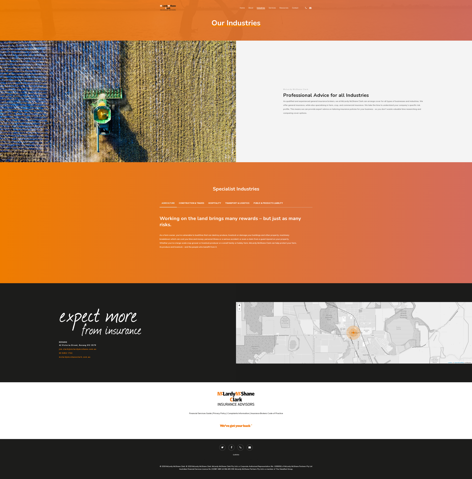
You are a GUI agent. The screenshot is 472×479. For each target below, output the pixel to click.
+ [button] (239, 305)
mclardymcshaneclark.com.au (74, 357)
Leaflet (450, 362)
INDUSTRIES (239, 459)
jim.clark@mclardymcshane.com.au (77, 349)
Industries (261, 8)
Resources (284, 8)
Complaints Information (238, 413)
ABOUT (205, 459)
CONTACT (216, 459)
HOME (226, 459)
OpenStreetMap (459, 362)
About (250, 8)
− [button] (239, 309)
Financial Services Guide (200, 413)
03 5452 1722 (66, 353)
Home (242, 8)
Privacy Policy (219, 413)
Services (272, 8)
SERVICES (266, 459)
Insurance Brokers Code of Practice (267, 413)
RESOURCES (253, 459)
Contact (295, 8)
